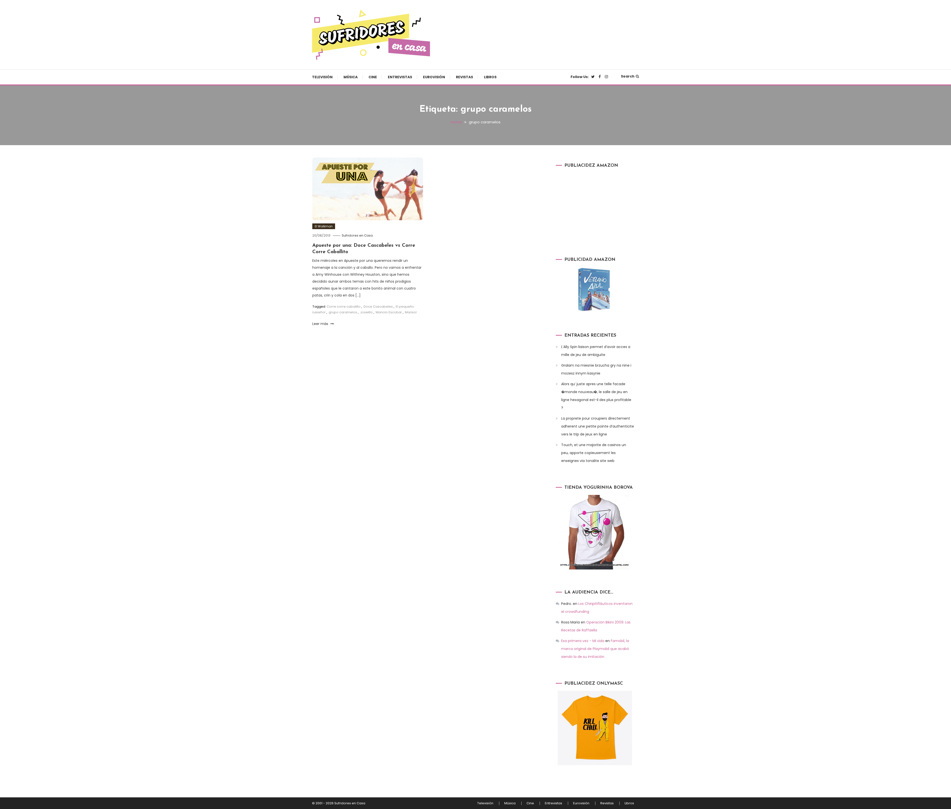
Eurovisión (434, 77)
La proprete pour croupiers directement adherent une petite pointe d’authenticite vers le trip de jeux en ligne (597, 426)
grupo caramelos (343, 312)
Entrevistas (400, 77)
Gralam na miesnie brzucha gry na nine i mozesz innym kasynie (596, 369)
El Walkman (324, 226)
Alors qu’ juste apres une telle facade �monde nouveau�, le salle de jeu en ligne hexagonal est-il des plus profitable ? (596, 395)
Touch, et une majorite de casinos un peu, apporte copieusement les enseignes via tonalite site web (593, 452)
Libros (490, 77)
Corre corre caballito (344, 306)
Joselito (366, 312)
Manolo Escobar (389, 312)
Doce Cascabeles (378, 306)
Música (350, 77)
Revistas (464, 77)
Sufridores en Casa (357, 235)
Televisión (322, 77)
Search (627, 76)
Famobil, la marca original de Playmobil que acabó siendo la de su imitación (595, 648)
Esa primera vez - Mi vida (582, 640)
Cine (373, 77)
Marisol (411, 312)
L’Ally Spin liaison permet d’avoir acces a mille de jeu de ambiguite (595, 350)
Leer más (320, 323)
